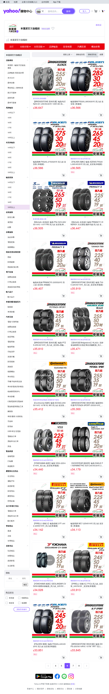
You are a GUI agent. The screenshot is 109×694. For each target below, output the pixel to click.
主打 (11, 46)
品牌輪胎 (53, 46)
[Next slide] (65, 78)
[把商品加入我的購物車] (63, 115)
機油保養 (95, 46)
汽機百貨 (81, 46)
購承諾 (98, 25)
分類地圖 (78, 688)
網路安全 (60, 688)
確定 (25, 584)
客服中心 (30, 688)
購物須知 (50, 688)
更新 (72, 684)
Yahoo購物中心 (17, 11)
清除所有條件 (21, 609)
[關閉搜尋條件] (42, 11)
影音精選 (67, 46)
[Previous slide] (33, 78)
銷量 (101, 54)
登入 (85, 11)
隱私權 (69, 688)
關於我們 (40, 688)
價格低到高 (80, 54)
